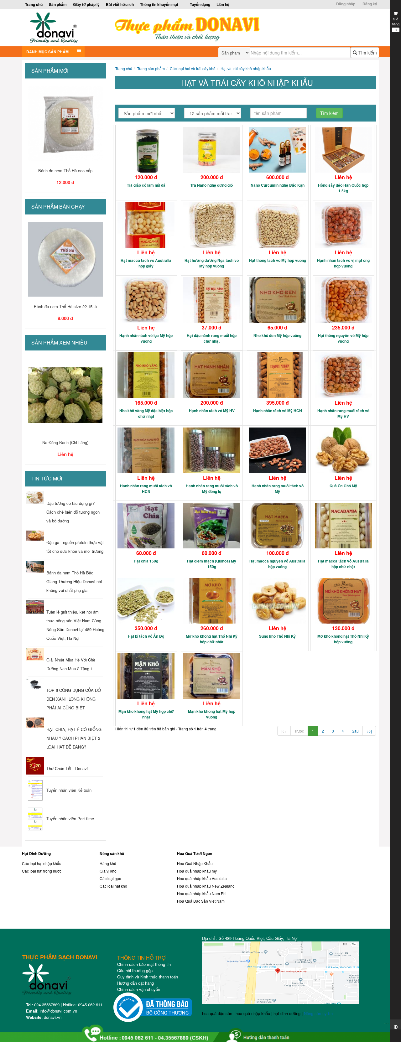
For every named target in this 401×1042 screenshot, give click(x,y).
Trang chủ (34, 4)
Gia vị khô (108, 871)
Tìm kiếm (367, 52)
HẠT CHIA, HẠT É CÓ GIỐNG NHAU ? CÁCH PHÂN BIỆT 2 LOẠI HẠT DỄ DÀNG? (74, 738)
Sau (355, 731)
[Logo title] (156, 27)
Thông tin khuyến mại (159, 4)
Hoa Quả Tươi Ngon (194, 853)
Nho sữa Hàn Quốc (65, 442)
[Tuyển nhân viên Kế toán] (35, 790)
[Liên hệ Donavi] (322, 889)
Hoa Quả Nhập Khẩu (195, 863)
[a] (200, 1030)
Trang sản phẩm (151, 68)
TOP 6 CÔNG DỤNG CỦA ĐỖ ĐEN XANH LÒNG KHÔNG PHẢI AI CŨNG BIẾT (73, 699)
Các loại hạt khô (113, 886)
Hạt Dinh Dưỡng (36, 853)
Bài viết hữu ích (120, 4)
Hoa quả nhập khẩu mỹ (197, 871)
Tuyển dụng (200, 4)
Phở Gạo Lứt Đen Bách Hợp (65, 171)
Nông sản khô (112, 853)
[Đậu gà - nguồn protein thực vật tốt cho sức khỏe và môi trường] (35, 536)
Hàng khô (108, 863)
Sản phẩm (58, 4)
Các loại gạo (110, 878)
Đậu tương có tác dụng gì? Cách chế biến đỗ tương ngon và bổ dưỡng (73, 512)
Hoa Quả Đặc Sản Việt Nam (201, 901)
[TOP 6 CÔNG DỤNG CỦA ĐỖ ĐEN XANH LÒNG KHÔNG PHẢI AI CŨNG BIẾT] (35, 684)
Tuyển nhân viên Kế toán (68, 790)
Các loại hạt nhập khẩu (41, 863)
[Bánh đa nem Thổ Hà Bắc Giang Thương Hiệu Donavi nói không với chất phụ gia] (35, 567)
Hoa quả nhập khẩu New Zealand (206, 886)
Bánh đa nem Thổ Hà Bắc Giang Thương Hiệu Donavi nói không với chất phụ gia (74, 581)
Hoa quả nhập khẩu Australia (202, 878)
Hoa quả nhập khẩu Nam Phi (202, 893)
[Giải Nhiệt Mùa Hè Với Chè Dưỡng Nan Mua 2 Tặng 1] (35, 654)
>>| (369, 731)
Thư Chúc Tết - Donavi (67, 768)
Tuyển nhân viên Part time (70, 819)
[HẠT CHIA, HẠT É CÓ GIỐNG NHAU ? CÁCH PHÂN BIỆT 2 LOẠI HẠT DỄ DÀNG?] (35, 723)
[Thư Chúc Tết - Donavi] (35, 766)
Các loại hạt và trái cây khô (193, 68)
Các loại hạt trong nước (41, 871)
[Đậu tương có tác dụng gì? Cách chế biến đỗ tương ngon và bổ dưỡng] (35, 497)
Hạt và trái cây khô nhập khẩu (246, 68)
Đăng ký (369, 4)
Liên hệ (222, 4)
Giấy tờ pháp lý (86, 4)
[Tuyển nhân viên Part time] (35, 819)
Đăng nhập (345, 4)
